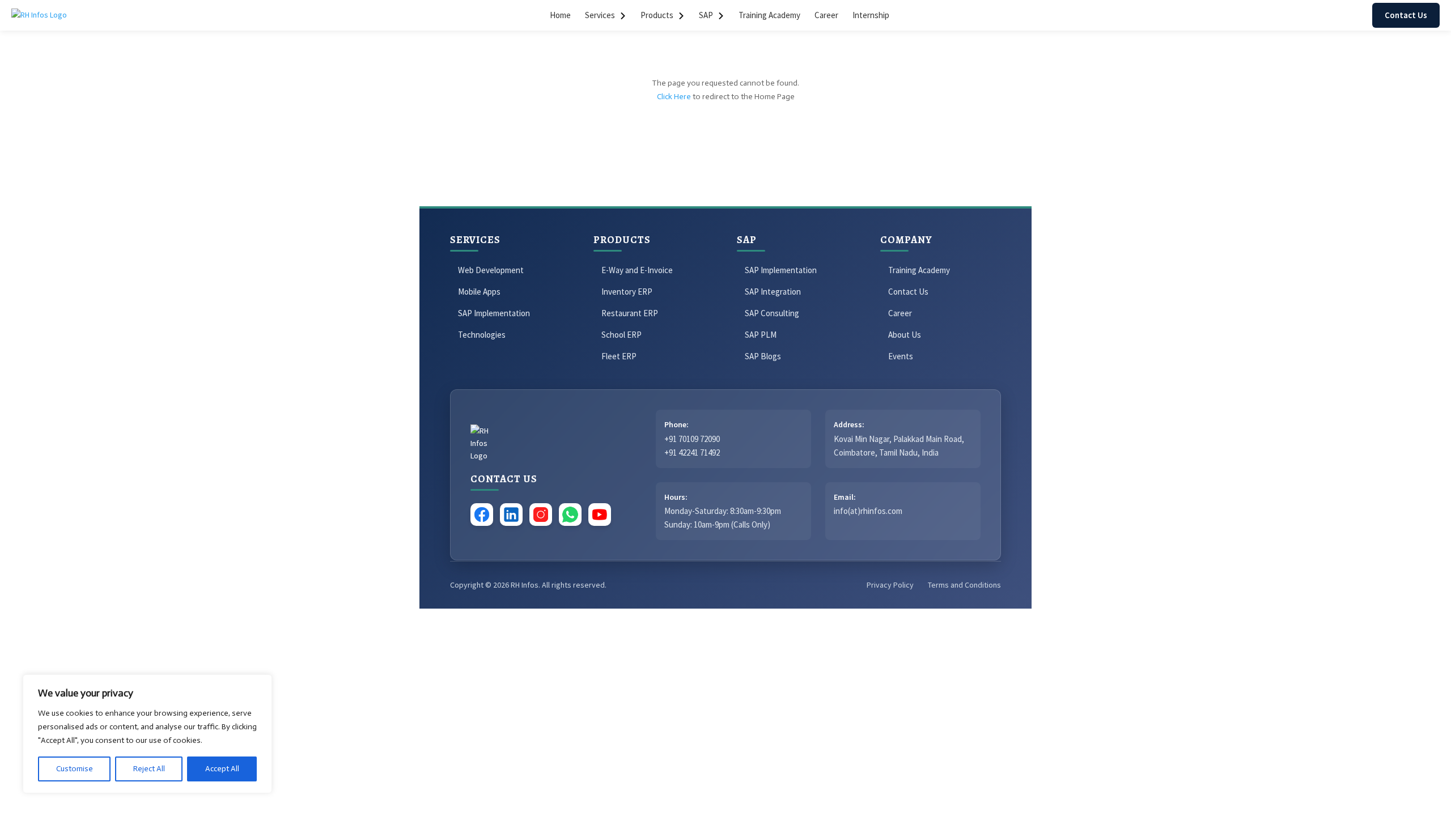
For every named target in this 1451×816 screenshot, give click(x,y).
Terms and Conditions (964, 585)
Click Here (674, 96)
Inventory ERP (626, 291)
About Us (904, 334)
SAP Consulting (772, 313)
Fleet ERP (619, 356)
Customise (74, 769)
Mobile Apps (479, 291)
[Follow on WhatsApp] (496, 634)
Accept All (222, 769)
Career (826, 15)
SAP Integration (773, 291)
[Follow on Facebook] (428, 634)
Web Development (491, 270)
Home (560, 15)
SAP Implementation (494, 313)
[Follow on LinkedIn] (451, 634)
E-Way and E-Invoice (637, 270)
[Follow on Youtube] (519, 634)
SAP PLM (761, 334)
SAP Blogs (763, 356)
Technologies (482, 334)
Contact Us (1406, 15)
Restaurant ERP (629, 313)
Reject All (149, 769)
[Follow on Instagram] (474, 634)
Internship (870, 15)
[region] (147, 733)
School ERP (621, 334)
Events (900, 356)
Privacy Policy (890, 585)
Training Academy (769, 15)
